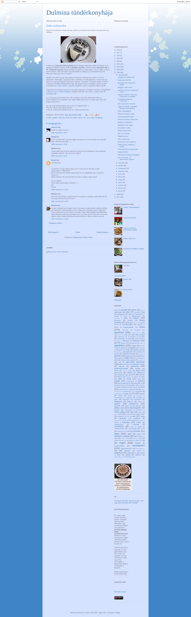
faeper (116, 348)
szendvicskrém (119, 428)
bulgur (116, 327)
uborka (116, 440)
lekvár (119, 387)
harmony (54, 127)
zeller (118, 455)
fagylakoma (123, 348)
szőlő (128, 431)
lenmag (135, 387)
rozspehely (120, 416)
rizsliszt (128, 414)
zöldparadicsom (118, 457)
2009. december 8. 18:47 (59, 133)
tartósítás (136, 431)
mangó (132, 391)
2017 (118, 53)
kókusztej (128, 376)
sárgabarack (123, 418)
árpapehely (139, 314)
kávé (124, 370)
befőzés (136, 318)
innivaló (132, 360)
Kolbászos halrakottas (125, 122)
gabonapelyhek (128, 352)
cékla (143, 333)
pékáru (117, 408)
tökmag (135, 438)
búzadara (137, 330)
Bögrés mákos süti (129, 238)
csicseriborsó (132, 336)
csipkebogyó (121, 338)
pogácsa (117, 410)
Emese (53, 160)
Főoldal (77, 232)
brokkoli (139, 324)
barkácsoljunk (136, 316)
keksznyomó (118, 373)
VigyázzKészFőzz (126, 448)
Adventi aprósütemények (126, 117)
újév (122, 440)
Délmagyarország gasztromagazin (129, 155)
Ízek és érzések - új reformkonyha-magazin (126, 158)
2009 (118, 72)
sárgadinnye (117, 420)
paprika (117, 404)
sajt (133, 416)
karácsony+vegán (71, 118)
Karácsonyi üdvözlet (124, 80)
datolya (118, 341)
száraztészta (119, 426)
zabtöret (142, 453)
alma (128, 312)
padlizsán (130, 402)
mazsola (139, 391)
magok (131, 389)
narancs (129, 397)
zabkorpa (127, 451)
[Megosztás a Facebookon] (96, 115)
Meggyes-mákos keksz (125, 87)
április (120, 182)
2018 (118, 50)
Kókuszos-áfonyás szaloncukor (128, 119)
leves (142, 387)
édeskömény (133, 343)
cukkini (133, 335)
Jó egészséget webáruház (133, 362)
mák (84, 118)
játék (115, 362)
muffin (120, 395)
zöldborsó (138, 455)
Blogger (117, 612)
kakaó (128, 364)
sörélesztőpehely (132, 420)
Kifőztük (142, 375)
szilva (143, 428)
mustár (130, 395)
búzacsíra (125, 330)
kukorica (141, 381)
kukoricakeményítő (124, 383)
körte (139, 379)
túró (140, 438)
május (120, 180)
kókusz (80, 118)
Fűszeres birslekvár (129, 218)
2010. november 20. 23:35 (59, 201)
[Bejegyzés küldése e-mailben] (86, 115)
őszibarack (137, 399)
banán (125, 316)
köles (143, 377)
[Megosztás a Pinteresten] (98, 115)
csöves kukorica (140, 338)
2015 (118, 58)
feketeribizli (142, 348)
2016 (118, 55)
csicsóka (142, 337)
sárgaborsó (136, 418)
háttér (127, 358)
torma (122, 438)
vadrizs (137, 440)
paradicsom (133, 404)
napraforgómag (119, 397)
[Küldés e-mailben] (90, 115)
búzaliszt (119, 332)
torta (127, 438)
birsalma (130, 320)
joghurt (121, 364)
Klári (101, 92)
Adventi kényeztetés (124, 130)
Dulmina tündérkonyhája (79, 12)
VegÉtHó (138, 443)
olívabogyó (125, 399)
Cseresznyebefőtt (120, 276)
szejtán (139, 426)
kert (133, 375)
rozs (134, 414)
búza (142, 327)
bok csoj (135, 322)
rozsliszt (142, 414)
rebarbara (139, 410)
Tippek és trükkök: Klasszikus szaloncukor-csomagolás (127, 95)
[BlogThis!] (92, 115)
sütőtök (138, 422)
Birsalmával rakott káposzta (127, 142)
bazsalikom (117, 318)
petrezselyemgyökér (133, 408)
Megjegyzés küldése (55, 223)
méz (88, 118)
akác (141, 310)
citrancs (119, 335)
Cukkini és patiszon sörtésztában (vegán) (130, 229)
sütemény (126, 422)
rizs (120, 414)
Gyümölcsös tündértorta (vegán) (133, 249)
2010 (118, 69)
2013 (118, 61)
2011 (118, 67)
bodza (128, 322)
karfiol (116, 371)
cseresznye (121, 336)
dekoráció (126, 341)
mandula (125, 391)
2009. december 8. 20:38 (59, 144)
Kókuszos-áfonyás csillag (126, 114)
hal (135, 356)
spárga (141, 420)
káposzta (121, 366)
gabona (118, 352)
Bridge (53, 137)
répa (132, 412)
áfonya (116, 310)
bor (141, 322)
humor (135, 358)
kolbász (136, 376)
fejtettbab (133, 348)
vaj (143, 440)
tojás (115, 438)
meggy (126, 393)
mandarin (118, 391)
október (121, 165)
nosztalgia (139, 397)
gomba (116, 354)
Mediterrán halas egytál (125, 125)
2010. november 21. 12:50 (59, 219)
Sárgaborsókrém (123, 152)
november (121, 163)
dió (115, 343)
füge (143, 350)
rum (128, 416)
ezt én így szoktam (60, 86)
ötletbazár (118, 402)
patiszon (138, 406)
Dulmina (54, 205)
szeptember (122, 168)
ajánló (133, 310)
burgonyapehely (128, 327)
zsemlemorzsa (128, 457)
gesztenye (139, 352)
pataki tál (128, 406)
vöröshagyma (139, 448)
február (120, 188)
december (121, 75)
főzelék (127, 350)
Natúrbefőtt (117, 300)
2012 (118, 64)
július (120, 174)
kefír (129, 371)
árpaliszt (130, 314)
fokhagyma (119, 350)
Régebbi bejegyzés (103, 232)
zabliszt (139, 451)
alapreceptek (118, 312)
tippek (136, 436)
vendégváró (99, 118)
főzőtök (136, 350)
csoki (129, 339)
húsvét (123, 360)
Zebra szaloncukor (124, 139)
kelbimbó (130, 373)
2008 (118, 194)
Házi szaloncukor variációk (126, 104)
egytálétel (119, 345)
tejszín (139, 434)
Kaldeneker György (138, 364)
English (134, 346)
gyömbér (140, 354)
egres (141, 343)
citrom (125, 335)
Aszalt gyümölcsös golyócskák (128, 149)
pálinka (140, 401)
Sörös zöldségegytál (124, 111)
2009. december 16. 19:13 (59, 189)
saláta (143, 416)
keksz (138, 371)
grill (134, 354)
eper (141, 345)
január (120, 191)
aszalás (116, 316)
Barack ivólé (127, 279)
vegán (92, 118)
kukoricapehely (118, 385)
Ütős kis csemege (123, 133)
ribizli (115, 414)
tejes (116, 433)
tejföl (129, 434)
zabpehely (118, 453)
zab (115, 451)
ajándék (54, 118)
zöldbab (127, 455)
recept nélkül (119, 412)
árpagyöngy (121, 314)
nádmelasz (139, 395)
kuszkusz (142, 385)
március (121, 185)
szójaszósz (120, 431)
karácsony (61, 118)
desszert (136, 341)
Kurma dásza (130, 385)
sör (123, 420)
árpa (143, 312)
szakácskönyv (119, 424)
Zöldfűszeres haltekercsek (126, 77)
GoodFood (125, 354)
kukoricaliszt (138, 383)
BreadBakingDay (127, 324)
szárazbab (135, 424)
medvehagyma (118, 393)
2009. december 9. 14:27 (59, 156)
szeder (132, 426)
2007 (118, 197)
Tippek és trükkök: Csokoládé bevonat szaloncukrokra (127, 107)
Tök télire (126, 265)
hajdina (128, 356)
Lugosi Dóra (122, 389)
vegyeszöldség (119, 446)
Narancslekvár (128, 289)
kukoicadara (130, 381)
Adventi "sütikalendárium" (131, 207)
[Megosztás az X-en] (94, 115)
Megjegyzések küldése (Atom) (83, 237)
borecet (116, 324)
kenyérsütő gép (122, 375)
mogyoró (142, 393)
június (120, 177)
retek (139, 412)
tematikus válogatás (122, 436)
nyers (116, 399)
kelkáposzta (141, 373)
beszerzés (117, 320)
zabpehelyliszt (131, 453)
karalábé (137, 368)
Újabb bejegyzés (53, 232)
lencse (127, 387)
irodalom (140, 360)
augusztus (121, 171)
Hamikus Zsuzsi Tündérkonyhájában (59, 92)
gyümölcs (118, 356)
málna (143, 389)
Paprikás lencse (123, 136)
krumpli (117, 381)
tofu (142, 436)
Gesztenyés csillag (124, 128)
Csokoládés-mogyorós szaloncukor (125, 100)
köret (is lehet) (124, 379)
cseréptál (142, 335)
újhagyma (130, 440)
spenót (116, 422)
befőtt (126, 318)
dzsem (123, 343)
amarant (136, 312)
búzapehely (135, 332)
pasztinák (117, 406)
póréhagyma (128, 410)
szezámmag (132, 428)
